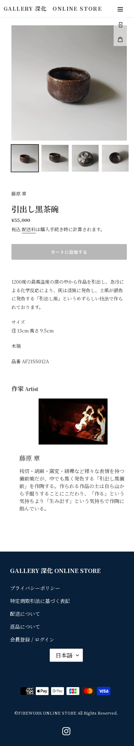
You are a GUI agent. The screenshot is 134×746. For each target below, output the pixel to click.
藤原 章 (18, 193)
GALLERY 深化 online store (53, 8)
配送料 (29, 229)
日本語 (64, 655)
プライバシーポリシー (35, 588)
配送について (25, 613)
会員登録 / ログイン (32, 639)
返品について (25, 626)
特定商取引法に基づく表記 (40, 600)
